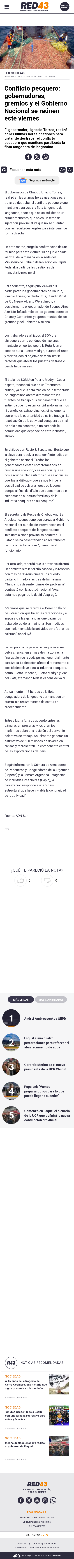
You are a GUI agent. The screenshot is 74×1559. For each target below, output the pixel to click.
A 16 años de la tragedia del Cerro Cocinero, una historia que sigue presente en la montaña (26, 1384)
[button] (28, 156)
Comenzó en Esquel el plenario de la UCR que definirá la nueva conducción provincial (47, 1115)
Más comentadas (50, 999)
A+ (62, 169)
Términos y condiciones (44, 1543)
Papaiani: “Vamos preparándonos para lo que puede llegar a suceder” (44, 1091)
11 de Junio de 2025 (14, 73)
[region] (37, 913)
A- (70, 169)
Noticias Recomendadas (41, 1363)
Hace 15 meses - (25, 76)
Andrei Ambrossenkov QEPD (45, 1018)
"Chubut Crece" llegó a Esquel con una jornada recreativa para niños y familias (25, 1415)
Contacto (22, 1543)
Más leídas (21, 999)
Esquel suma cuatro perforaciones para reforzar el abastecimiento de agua (46, 1042)
